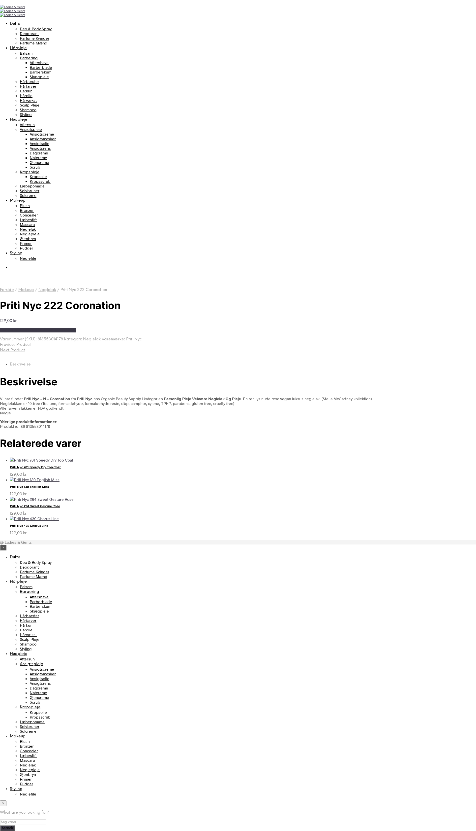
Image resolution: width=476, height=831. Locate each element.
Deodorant (29, 33)
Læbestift (28, 219)
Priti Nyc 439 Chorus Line (29, 526)
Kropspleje (29, 171)
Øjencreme (39, 162)
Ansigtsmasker (43, 138)
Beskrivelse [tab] (20, 364)
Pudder (26, 248)
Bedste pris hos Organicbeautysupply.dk (38, 330)
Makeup (18, 200)
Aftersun (27, 124)
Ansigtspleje (31, 129)
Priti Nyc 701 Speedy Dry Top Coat (35, 467)
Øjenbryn (28, 238)
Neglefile (28, 258)
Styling (26, 114)
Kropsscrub (40, 181)
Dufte (15, 24)
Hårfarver (28, 86)
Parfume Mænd (33, 42)
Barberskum (40, 72)
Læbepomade (32, 185)
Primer (26, 243)
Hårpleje (18, 48)
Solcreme (28, 195)
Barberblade (41, 67)
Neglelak (28, 229)
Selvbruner (29, 190)
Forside (7, 290)
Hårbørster (29, 81)
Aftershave (39, 62)
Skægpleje (39, 76)
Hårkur (26, 90)
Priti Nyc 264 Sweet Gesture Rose (35, 506)
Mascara (27, 224)
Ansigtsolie (39, 143)
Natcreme (38, 157)
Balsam (26, 53)
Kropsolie (38, 176)
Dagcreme (39, 152)
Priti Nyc (134, 339)
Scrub (35, 167)
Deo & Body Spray (36, 28)
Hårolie (26, 95)
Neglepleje (30, 233)
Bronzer (27, 210)
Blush (25, 205)
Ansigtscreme (42, 134)
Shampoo (28, 109)
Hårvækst (28, 100)
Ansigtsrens (40, 148)
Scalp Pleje (29, 105)
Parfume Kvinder (34, 38)
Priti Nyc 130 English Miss (29, 487)
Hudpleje (18, 119)
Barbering (29, 57)
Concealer (29, 215)
